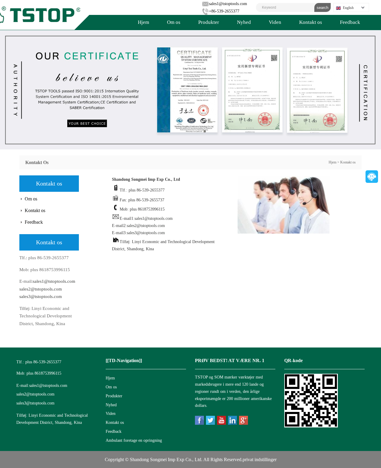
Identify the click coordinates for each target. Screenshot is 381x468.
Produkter (208, 22)
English (348, 8)
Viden (275, 22)
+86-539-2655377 (224, 11)
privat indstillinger (260, 459)
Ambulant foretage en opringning (134, 440)
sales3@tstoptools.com (40, 296)
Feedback (350, 22)
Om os (173, 22)
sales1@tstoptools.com (228, 3)
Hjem (143, 22)
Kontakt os (310, 22)
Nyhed (244, 22)
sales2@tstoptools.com (40, 289)
